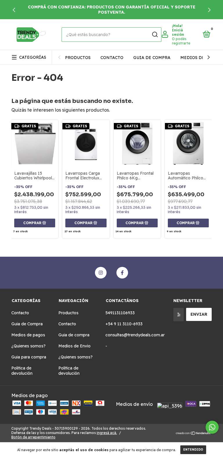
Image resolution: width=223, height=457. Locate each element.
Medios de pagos (28, 335)
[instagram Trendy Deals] (101, 273)
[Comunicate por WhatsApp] (212, 427)
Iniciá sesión (178, 32)
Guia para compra (28, 357)
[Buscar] (154, 34)
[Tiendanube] (193, 433)
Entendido (193, 449)
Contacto (111, 57)
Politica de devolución (22, 370)
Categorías (32, 57)
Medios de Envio (200, 57)
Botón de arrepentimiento (33, 437)
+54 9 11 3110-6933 (124, 323)
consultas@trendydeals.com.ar (135, 335)
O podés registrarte (181, 41)
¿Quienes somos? (28, 346)
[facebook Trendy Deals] (122, 273)
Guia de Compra (27, 323)
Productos (78, 57)
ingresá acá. (107, 433)
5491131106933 (120, 312)
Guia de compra (151, 57)
